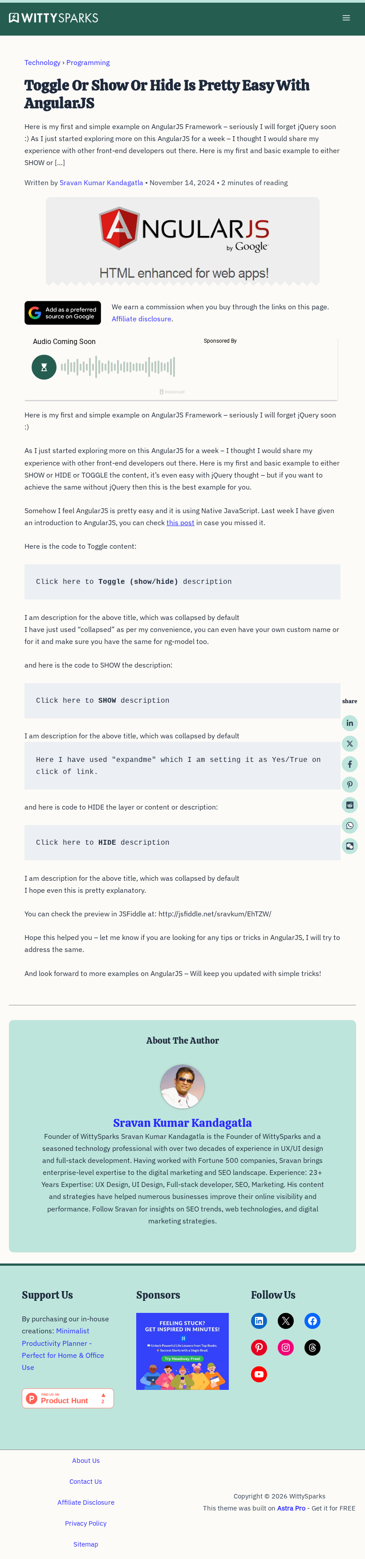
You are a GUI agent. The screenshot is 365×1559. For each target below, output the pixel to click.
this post (180, 522)
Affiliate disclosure (141, 319)
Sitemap (85, 1544)
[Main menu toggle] (346, 18)
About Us (86, 1460)
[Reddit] (350, 805)
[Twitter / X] (350, 744)
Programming (88, 62)
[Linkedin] (350, 723)
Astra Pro (291, 1508)
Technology (42, 62)
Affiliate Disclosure (85, 1502)
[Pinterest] (350, 785)
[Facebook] (350, 764)
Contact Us (85, 1481)
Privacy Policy (85, 1523)
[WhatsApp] (350, 826)
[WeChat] (350, 846)
